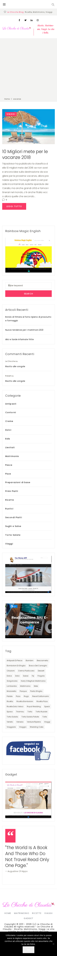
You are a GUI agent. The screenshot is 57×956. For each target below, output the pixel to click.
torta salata (12, 716)
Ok (28, 949)
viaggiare (11, 727)
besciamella (42, 660)
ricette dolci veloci (15, 706)
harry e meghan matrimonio (33, 681)
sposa (10, 711)
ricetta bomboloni (25, 701)
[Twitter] (25, 20)
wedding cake (36, 727)
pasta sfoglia (36, 691)
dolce (9, 676)
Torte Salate (12, 534)
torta (29, 711)
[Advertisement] (28, 66)
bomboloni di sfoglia (16, 665)
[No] (53, 943)
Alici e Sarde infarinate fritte (19, 339)
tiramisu (20, 711)
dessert (41, 670)
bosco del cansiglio (38, 665)
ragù (26, 696)
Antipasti (10, 403)
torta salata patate (30, 716)
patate (9, 696)
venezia (19, 722)
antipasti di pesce (14, 660)
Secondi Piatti (13, 517)
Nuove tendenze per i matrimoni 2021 (24, 329)
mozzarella (11, 691)
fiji (33, 676)
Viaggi (11, 114)
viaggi (47, 722)
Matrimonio (12, 456)
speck (47, 706)
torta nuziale (41, 711)
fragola (41, 676)
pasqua (23, 691)
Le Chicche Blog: (15, 12)
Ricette (9, 499)
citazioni (11, 670)
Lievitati (10, 447)
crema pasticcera (26, 670)
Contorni (10, 412)
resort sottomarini (40, 696)
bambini (29, 660)
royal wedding (34, 706)
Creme (9, 421)
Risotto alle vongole (15, 366)
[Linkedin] (31, 20)
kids (7, 438)
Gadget (28, 918)
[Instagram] (37, 20)
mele (36, 686)
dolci (17, 676)
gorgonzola (12, 681)
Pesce (8, 465)
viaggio (22, 727)
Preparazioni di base (17, 482)
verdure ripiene (34, 722)
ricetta (10, 701)
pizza (18, 696)
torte (44, 716)
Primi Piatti (11, 491)
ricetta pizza (42, 701)
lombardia (12, 686)
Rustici (9, 508)
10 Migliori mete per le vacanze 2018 (25, 154)
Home (7, 99)
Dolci (8, 429)
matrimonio (25, 686)
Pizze (8, 473)
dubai (25, 676)
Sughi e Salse (13, 526)
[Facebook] (19, 20)
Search (28, 293)
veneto (10, 722)
